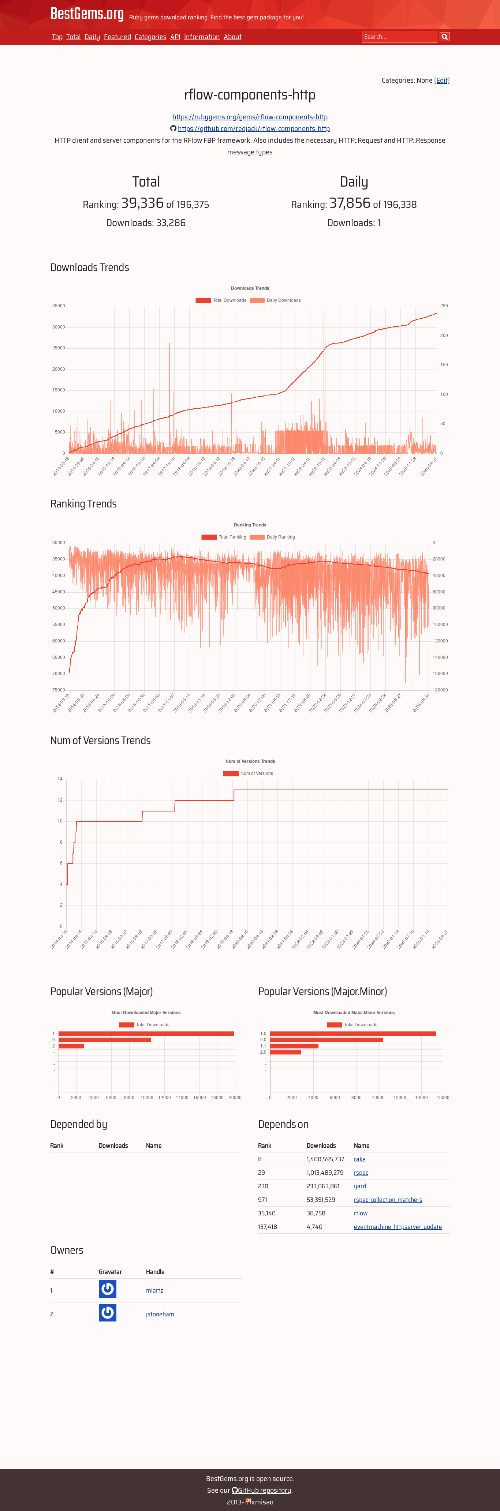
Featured (117, 36)
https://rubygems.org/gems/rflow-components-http (250, 117)
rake (360, 1159)
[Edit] (442, 80)
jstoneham (160, 1314)
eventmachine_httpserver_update (398, 1227)
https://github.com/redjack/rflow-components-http (254, 128)
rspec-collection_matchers (388, 1200)
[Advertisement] (250, 1401)
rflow (361, 1213)
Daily (92, 36)
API (175, 36)
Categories (151, 36)
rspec (361, 1172)
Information (202, 36)
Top (57, 36)
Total (73, 36)
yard (360, 1186)
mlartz (154, 1290)
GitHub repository (264, 1490)
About (233, 36)
